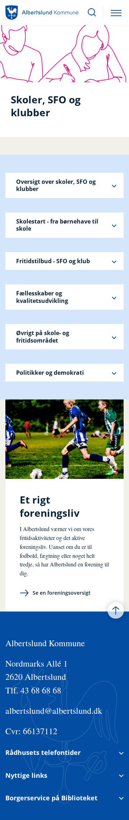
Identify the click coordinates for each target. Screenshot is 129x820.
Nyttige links (26, 775)
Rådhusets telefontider (43, 752)
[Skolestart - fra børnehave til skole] (114, 225)
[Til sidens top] (116, 610)
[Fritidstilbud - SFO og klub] (114, 261)
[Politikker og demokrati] (114, 372)
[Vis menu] (116, 12)
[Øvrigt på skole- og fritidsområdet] (114, 336)
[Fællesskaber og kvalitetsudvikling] (114, 297)
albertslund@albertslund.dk (53, 710)
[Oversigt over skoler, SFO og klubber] (114, 185)
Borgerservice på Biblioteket (51, 798)
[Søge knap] (92, 12)
